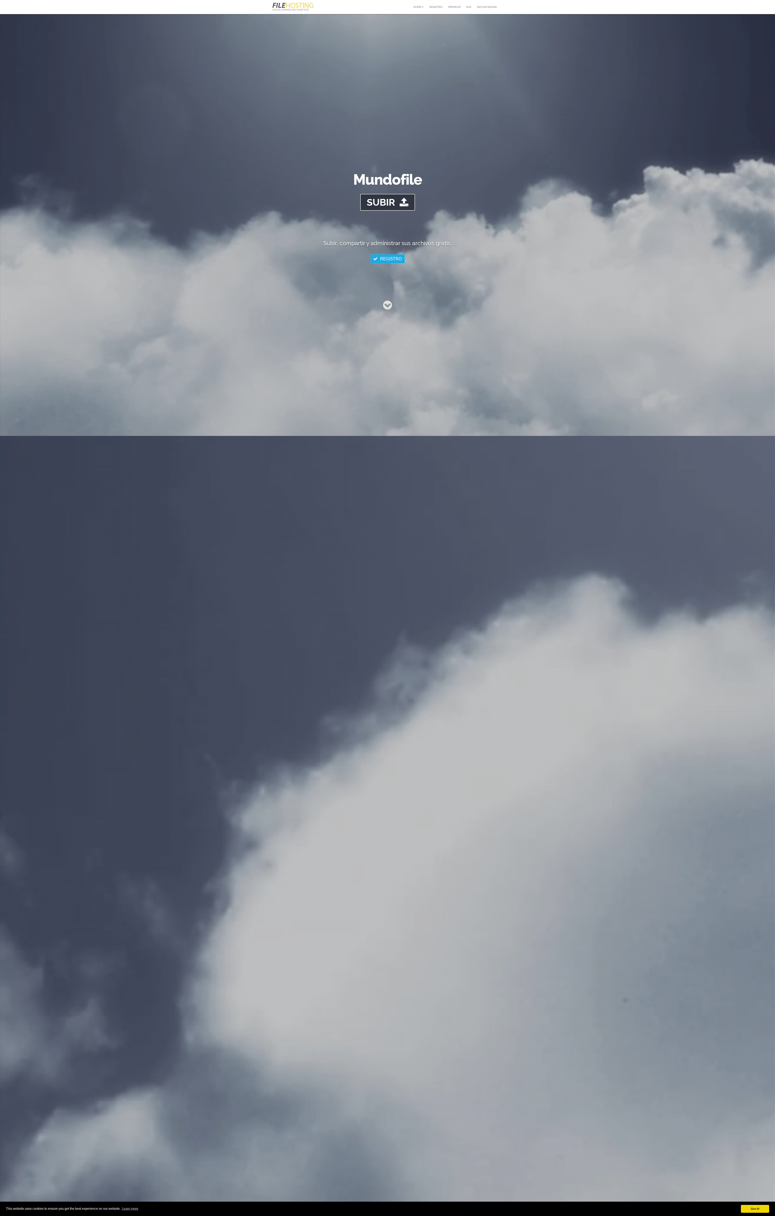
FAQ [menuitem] (468, 6)
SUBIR (383, 202)
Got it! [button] (755, 1208)
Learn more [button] (130, 1208)
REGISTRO (390, 258)
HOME (417, 6)
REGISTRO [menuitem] (436, 6)
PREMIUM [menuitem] (454, 6)
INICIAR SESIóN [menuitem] (487, 6)
